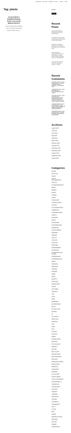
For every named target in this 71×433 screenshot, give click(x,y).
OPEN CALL (55, 319)
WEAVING (55, 419)
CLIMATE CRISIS (57, 202)
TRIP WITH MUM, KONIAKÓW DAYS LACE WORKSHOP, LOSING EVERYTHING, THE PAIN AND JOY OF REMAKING (58, 55)
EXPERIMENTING (57, 259)
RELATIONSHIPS (57, 356)
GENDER (54, 271)
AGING (54, 176)
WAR (53, 411)
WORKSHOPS (56, 426)
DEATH (54, 220)
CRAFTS (54, 215)
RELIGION (55, 359)
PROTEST (55, 341)
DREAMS (54, 235)
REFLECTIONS (56, 354)
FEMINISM (55, 264)
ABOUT (56, 1)
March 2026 (55, 140)
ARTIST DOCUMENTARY (56, 179)
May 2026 (54, 135)
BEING (54, 187)
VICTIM (54, 409)
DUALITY (54, 237)
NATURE (54, 311)
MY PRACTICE (56, 309)
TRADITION (55, 396)
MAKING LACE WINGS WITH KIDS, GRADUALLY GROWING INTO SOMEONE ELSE (58, 46)
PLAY (53, 329)
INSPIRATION (56, 284)
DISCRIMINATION (57, 225)
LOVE (53, 296)
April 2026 (54, 138)
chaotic (54, 197)
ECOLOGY (55, 242)
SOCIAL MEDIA (56, 376)
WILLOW (54, 421)
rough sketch (55, 369)
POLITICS (54, 334)
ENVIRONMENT (56, 247)
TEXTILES (55, 389)
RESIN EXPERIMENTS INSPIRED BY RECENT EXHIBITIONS (57, 32)
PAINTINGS (44, 1)
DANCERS (55, 217)
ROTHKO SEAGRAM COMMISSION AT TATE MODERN (58, 113)
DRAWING (55, 232)
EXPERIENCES (56, 256)
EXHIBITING (55, 250)
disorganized (55, 227)
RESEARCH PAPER (57, 361)
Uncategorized (56, 404)
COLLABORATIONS (57, 207)
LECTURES (55, 289)
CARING (54, 195)
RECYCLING (55, 351)
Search (54, 9)
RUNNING (55, 371)
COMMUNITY (55, 210)
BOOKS (54, 192)
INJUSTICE (55, 281)
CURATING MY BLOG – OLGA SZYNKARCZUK (58, 90)
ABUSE (54, 171)
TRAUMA (54, 399)
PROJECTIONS (56, 339)
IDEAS (53, 276)
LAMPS (54, 286)
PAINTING (54, 321)
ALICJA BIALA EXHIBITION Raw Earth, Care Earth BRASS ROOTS (14, 20)
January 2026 (55, 145)
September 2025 (56, 155)
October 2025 (55, 153)
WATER (54, 414)
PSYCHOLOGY (56, 344)
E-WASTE (54, 240)
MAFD (53, 299)
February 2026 (56, 143)
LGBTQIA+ (55, 291)
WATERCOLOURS (57, 416)
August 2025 (55, 158)
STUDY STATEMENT (58, 379)
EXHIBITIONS (38, 1)
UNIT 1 (54, 406)
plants (53, 326)
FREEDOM (55, 266)
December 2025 (56, 148)
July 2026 (54, 130)
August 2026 (55, 128)
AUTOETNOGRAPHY (58, 185)
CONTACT (61, 1)
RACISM (54, 349)
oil (52, 314)
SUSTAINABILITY (57, 381)
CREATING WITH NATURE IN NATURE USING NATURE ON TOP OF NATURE (58, 39)
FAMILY (54, 261)
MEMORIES (55, 301)
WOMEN (54, 424)
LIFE (53, 294)
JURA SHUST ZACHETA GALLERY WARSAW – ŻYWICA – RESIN (57, 63)
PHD (53, 324)
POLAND (54, 331)
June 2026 (54, 133)
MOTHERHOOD (56, 304)
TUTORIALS (55, 401)
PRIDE (54, 336)
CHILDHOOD (55, 200)
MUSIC (54, 306)
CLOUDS (54, 205)
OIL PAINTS (55, 316)
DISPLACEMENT (56, 230)
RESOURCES (56, 364)
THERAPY (55, 391)
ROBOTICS (55, 366)
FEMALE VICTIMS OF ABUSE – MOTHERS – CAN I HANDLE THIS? (58, 85)
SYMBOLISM (55, 384)
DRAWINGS (51, 1)
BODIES (54, 190)
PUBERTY (55, 346)
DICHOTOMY (55, 222)
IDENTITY (54, 279)
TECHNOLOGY (56, 386)
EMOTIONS (55, 245)
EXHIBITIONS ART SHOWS (57, 253)
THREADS (55, 394)
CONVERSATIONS (57, 212)
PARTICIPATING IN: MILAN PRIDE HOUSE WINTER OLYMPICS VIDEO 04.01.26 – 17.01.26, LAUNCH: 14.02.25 (58, 99)
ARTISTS (54, 182)
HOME (66, 1)
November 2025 (56, 150)
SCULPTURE (55, 374)
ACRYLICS (55, 173)
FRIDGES (54, 269)
